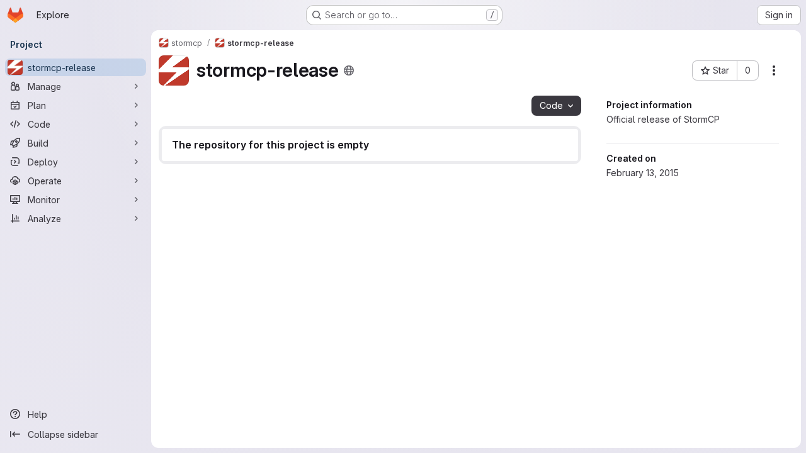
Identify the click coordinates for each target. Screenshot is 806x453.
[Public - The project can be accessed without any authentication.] (349, 70)
